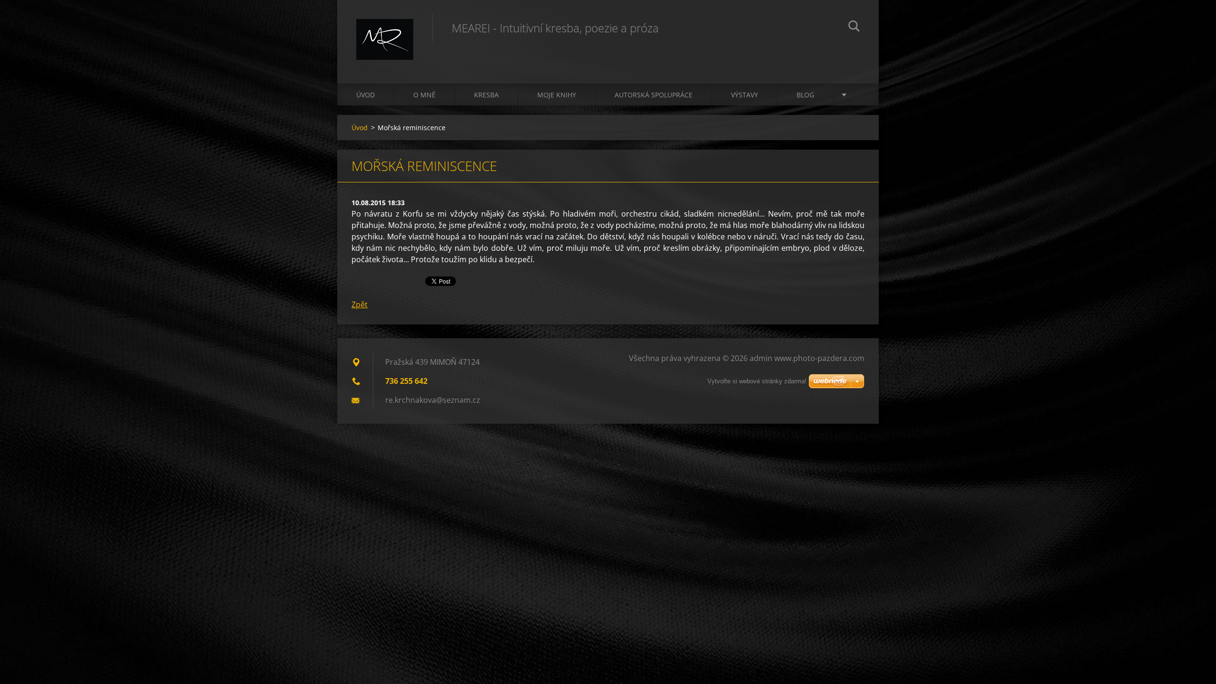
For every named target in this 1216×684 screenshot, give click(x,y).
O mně (424, 94)
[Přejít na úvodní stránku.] (384, 32)
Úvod (365, 94)
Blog (805, 94)
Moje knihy (556, 94)
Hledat (854, 27)
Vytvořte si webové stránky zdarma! (757, 381)
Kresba (486, 94)
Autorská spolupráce (654, 94)
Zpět (360, 304)
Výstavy (744, 94)
